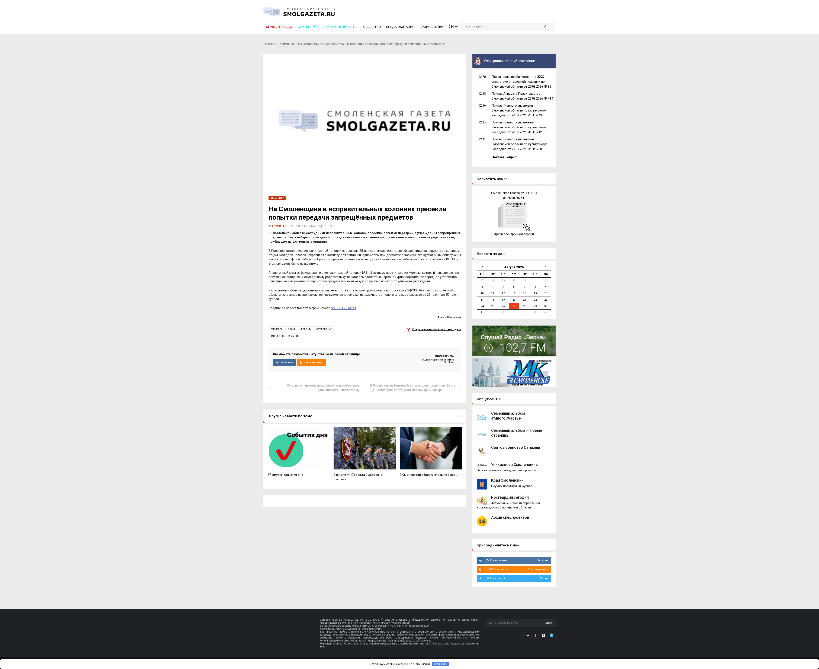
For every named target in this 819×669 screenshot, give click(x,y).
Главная (269, 44)
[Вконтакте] (527, 635)
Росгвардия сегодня (510, 497)
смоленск (276, 329)
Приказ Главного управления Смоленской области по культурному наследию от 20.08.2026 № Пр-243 (519, 110)
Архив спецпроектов (510, 517)
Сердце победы (279, 27)
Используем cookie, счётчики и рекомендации (400, 664)
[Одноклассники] (535, 635)
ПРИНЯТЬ (440, 664)
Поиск (548, 622)
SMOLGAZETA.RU (343, 308)
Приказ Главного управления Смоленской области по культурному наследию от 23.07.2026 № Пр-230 (519, 144)
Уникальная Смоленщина (514, 464)
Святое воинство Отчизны (515, 447)
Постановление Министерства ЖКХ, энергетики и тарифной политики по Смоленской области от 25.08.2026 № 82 (521, 81)
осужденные (324, 329)
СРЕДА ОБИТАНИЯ (400, 27)
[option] (299, 454)
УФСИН (292, 329)
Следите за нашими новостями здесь (436, 329)
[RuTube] (543, 635)
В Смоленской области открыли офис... (429, 474)
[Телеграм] (551, 635)
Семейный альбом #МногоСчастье (328, 27)
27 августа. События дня (285, 474)
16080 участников (517, 569)
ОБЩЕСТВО (372, 27)
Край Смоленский (507, 480)
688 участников (517, 578)
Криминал (286, 44)
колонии (306, 329)
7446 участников (517, 560)
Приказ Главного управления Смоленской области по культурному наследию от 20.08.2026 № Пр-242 (519, 127)
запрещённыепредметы (284, 336)
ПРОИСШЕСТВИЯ (433, 27)
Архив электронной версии (514, 234)
